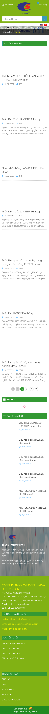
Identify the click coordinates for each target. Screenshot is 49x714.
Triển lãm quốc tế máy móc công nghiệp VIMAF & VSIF (21, 364)
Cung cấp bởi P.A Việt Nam (24, 711)
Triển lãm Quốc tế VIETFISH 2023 (21, 211)
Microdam (6, 694)
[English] (41, 25)
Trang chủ (7, 32)
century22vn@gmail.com (18, 604)
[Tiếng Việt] (45, 25)
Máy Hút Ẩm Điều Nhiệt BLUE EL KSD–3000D (32, 492)
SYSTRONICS (8, 689)
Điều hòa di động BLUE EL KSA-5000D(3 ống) (31, 475)
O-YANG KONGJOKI (11, 700)
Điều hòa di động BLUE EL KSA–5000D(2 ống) (31, 458)
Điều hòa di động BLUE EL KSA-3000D (31, 441)
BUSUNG (6, 679)
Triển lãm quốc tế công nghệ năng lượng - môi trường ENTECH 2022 (22, 262)
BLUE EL (6, 684)
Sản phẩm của (20, 709)
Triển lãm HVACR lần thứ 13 (17, 313)
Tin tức (18, 32)
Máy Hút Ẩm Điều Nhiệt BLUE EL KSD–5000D (32, 509)
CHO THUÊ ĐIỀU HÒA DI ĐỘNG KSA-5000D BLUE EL (32, 424)
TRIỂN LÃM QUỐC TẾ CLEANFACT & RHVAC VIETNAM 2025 (23, 78)
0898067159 (20, 608)
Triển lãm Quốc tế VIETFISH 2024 (21, 119)
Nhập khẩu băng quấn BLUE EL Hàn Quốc (23, 170)
